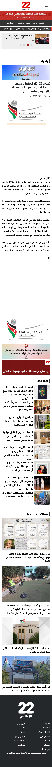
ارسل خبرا (10, 23)
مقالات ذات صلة (36, 514)
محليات (47, 723)
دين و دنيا (46, 749)
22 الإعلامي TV (19, 23)
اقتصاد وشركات (43, 732)
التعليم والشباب (18, 741)
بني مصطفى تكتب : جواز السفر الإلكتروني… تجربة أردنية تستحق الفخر (19, 466)
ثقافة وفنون (45, 736)
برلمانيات (46, 728)
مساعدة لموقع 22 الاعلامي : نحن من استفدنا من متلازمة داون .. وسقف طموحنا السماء (19, 37)
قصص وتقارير (19, 736)
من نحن (34, 23)
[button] (31, 45)
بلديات (43, 61)
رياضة (23, 732)
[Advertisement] (26, 150)
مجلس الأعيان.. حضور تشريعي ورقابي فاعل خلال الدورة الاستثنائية (18, 421)
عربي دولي (21, 723)
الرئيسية (41, 23)
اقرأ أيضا (42, 380)
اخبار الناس (21, 745)
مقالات (47, 741)
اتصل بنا (28, 23)
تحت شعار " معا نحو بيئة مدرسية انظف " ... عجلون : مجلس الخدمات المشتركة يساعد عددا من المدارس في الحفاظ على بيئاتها (26, 609)
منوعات (46, 745)
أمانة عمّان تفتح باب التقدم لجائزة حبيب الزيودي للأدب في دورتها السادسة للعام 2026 (28, 557)
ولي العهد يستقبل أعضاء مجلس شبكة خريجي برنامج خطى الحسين (18, 406)
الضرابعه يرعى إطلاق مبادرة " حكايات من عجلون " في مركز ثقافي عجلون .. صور (18, 436)
